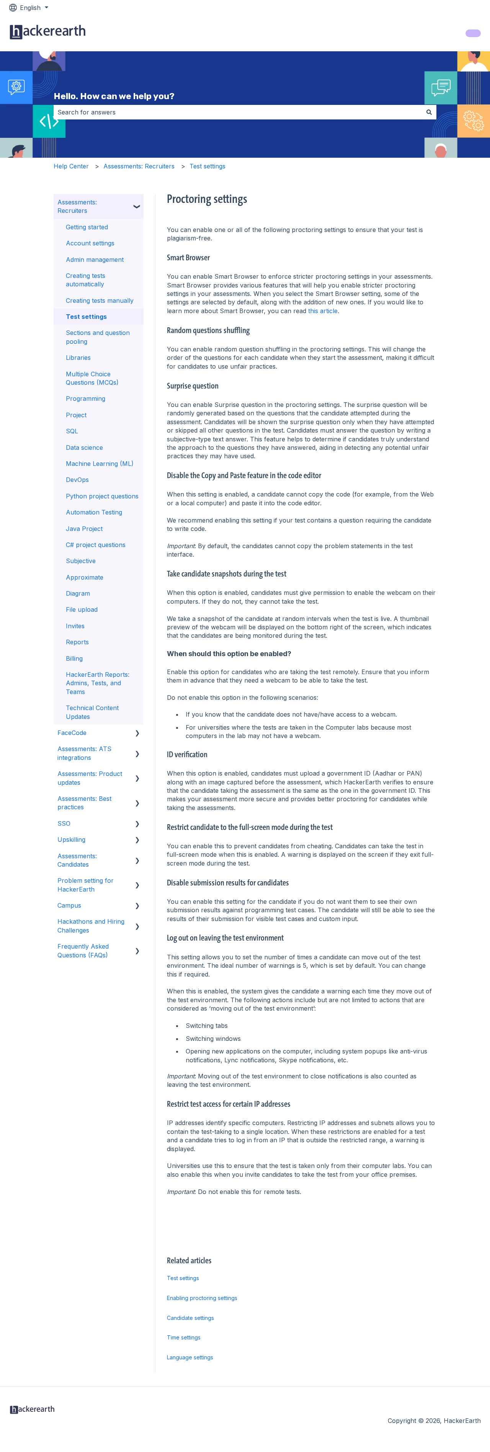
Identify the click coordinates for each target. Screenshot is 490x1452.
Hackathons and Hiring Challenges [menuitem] (90, 926)
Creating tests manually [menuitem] (100, 300)
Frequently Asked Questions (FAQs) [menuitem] (83, 950)
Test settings (207, 166)
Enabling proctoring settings (202, 1298)
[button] (137, 203)
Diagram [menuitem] (78, 593)
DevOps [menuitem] (77, 479)
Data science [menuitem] (84, 447)
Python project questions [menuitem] (102, 496)
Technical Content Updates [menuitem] (92, 712)
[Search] (429, 112)
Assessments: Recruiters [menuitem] (77, 206)
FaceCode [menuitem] (72, 733)
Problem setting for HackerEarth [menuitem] (85, 885)
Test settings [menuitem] (86, 316)
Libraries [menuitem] (78, 357)
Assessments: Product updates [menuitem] (89, 778)
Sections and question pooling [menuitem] (98, 337)
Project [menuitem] (76, 415)
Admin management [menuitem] (95, 259)
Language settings (190, 1357)
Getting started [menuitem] (87, 227)
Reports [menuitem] (77, 642)
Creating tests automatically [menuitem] (85, 280)
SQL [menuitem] (72, 431)
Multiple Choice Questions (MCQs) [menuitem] (92, 378)
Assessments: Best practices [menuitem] (84, 803)
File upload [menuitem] (82, 609)
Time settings (184, 1337)
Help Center (71, 166)
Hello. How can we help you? (114, 96)
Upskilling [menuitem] (71, 839)
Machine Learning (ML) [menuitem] (100, 463)
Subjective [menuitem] (81, 561)
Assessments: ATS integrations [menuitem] (84, 753)
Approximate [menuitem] (84, 577)
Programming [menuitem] (85, 398)
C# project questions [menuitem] (96, 545)
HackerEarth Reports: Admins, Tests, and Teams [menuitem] (97, 683)
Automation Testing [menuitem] (94, 512)
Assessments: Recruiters (139, 166)
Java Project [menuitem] (84, 528)
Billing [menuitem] (74, 658)
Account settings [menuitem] (90, 243)
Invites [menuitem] (75, 626)
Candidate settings (190, 1318)
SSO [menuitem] (63, 823)
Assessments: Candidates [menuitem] (77, 860)
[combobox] (238, 112)
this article (323, 311)
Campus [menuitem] (69, 905)
